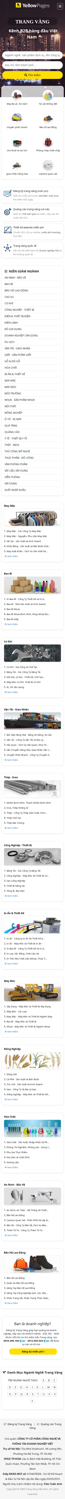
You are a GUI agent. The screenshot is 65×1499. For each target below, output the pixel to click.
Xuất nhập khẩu (15, 490)
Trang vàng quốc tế (24, 245)
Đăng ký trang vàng (30, 191)
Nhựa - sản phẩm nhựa (20, 400)
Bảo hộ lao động (48, 127)
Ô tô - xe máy (13, 419)
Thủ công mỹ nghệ (17, 451)
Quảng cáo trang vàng (31, 209)
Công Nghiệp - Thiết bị (19, 310)
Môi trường (13, 393)
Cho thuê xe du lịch (17, 150)
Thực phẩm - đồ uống (19, 457)
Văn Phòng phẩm (16, 464)
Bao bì (9, 284)
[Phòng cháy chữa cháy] (48, 141)
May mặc (10, 380)
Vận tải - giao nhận (17, 348)
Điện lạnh (11, 322)
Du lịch (10, 342)
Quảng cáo (12, 432)
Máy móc (10, 387)
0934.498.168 (11, 1340)
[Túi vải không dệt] (48, 95)
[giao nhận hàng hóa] (17, 165)
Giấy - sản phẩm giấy (18, 355)
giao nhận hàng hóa (17, 173)
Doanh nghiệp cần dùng (21, 335)
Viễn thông (12, 477)
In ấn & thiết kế (15, 374)
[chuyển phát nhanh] (17, 118)
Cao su (9, 297)
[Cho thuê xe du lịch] (17, 141)
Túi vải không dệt (48, 103)
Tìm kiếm (34, 75)
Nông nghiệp (13, 412)
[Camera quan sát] (48, 165)
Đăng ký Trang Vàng (20, 1424)
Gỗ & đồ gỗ (12, 361)
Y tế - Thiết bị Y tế (16, 438)
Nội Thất (10, 406)
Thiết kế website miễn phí (28, 227)
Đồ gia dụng (13, 329)
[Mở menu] (60, 6)
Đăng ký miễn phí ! (33, 1351)
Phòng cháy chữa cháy (48, 150)
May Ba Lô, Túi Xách (17, 103)
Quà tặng (11, 425)
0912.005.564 (35, 1340)
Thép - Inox (12, 445)
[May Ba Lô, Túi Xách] (17, 95)
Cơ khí (9, 303)
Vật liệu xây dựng (16, 470)
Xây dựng (11, 483)
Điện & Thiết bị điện (17, 316)
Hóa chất (11, 367)
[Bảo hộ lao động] (48, 118)
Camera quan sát (48, 173)
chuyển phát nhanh (17, 127)
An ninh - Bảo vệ (15, 277)
